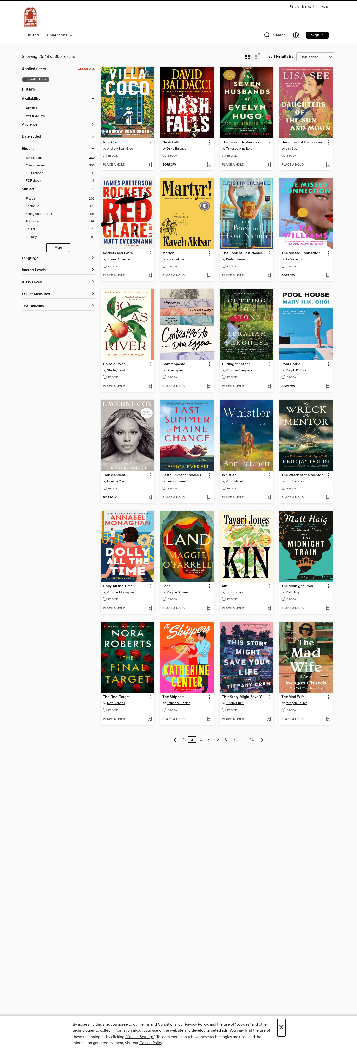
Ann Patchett (235, 481)
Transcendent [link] (114, 475)
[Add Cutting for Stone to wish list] (268, 386)
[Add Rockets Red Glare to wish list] (149, 276)
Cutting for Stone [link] (236, 364)
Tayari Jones (234, 592)
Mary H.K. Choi (296, 370)
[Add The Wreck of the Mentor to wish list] (328, 498)
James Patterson (118, 259)
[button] (302, 7)
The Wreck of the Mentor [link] (302, 475)
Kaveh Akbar (175, 259)
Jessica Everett (177, 481)
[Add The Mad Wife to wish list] (328, 719)
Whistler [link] (229, 475)
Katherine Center (178, 703)
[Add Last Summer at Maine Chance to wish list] (209, 498)
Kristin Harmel (235, 259)
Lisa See (291, 149)
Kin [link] (224, 586)
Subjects (32, 35)
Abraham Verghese (239, 370)
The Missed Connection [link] (301, 253)
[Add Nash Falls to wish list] (209, 165)
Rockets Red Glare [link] (118, 253)
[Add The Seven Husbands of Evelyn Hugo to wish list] (268, 165)
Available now (35, 116)
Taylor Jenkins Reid (239, 149)
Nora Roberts (116, 703)
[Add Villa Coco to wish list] (149, 165)
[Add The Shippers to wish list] (209, 719)
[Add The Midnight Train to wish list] (328, 608)
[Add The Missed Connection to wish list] (328, 276)
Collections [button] (58, 35)
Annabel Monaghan (120, 592)
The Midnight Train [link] (297, 586)
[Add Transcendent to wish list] (149, 498)
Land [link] (166, 586)
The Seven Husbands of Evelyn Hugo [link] (244, 142)
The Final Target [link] (116, 697)
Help (325, 7)
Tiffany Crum (235, 703)
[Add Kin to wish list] (268, 608)
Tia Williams (294, 259)
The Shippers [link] (173, 697)
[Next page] (262, 739)
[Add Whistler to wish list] (268, 498)
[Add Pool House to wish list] (328, 386)
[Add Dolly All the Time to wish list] (149, 608)
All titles (31, 108)
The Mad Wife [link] (293, 697)
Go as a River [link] (114, 364)
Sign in (317, 35)
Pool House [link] (291, 364)
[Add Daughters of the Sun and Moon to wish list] (328, 165)
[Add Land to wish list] (209, 608)
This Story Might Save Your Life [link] (244, 697)
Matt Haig (292, 592)
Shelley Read (116, 370)
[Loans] (296, 36)
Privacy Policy (196, 1024)
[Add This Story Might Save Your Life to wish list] (268, 719)
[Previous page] (175, 739)
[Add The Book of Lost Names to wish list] (268, 276)
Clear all (86, 69)
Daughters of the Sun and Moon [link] (303, 142)
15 (252, 739)
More (58, 248)
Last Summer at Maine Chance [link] (184, 475)
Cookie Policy (150, 1042)
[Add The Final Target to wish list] (149, 719)
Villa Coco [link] (111, 142)
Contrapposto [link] (173, 364)
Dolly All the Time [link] (117, 586)
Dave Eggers (175, 370)
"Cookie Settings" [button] (139, 1036)
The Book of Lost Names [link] (242, 253)
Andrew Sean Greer (120, 149)
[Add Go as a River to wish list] (149, 386)
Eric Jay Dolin (295, 481)
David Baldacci (177, 149)
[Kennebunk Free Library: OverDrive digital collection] (31, 16)
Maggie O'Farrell (178, 592)
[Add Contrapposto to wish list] (209, 386)
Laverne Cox (115, 481)
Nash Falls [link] (170, 142)
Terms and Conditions (158, 1024)
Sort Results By (280, 56)
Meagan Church (296, 703)
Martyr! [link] (168, 253)
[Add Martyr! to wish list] (209, 276)
